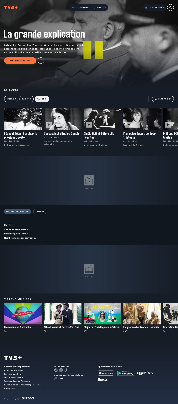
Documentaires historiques (17, 211)
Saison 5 (41, 99)
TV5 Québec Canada (13, 377)
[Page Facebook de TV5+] (56, 370)
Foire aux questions (13, 374)
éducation (39, 211)
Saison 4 (26, 99)
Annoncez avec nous (13, 370)
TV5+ (60, 378)
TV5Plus (11, 7)
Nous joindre (10, 388)
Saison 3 (11, 99)
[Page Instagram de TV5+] (61, 370)
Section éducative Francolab (17, 381)
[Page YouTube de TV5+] (66, 370)
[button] (80, 7)
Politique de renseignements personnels (22, 385)
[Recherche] (170, 7)
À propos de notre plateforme (17, 366)
